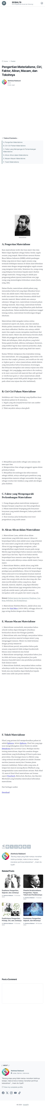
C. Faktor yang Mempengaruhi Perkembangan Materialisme (19, 150)
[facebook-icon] (3, 1093)
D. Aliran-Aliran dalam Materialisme (15, 155)
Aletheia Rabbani (17, 1071)
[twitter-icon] (7, 1093)
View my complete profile (13, 1087)
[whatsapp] (16, 847)
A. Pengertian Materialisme (12, 142)
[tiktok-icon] (19, 1093)
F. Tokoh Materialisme (11, 162)
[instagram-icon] (11, 1093)
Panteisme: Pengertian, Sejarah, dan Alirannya (32, 920)
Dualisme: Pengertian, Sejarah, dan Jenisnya (10, 892)
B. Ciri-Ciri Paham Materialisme (14, 146)
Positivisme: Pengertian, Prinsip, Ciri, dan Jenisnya (12, 920)
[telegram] (20, 847)
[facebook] (7, 847)
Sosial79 (16, 2)
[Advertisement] (22, 33)
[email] (29, 847)
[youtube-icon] (15, 1093)
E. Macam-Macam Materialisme (14, 158)
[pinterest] (24, 847)
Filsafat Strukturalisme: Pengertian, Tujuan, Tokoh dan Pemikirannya (32, 893)
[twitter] (12, 847)
